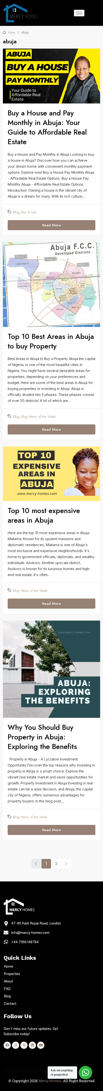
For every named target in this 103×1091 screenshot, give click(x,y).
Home (11, 32)
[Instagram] (15, 1045)
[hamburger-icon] (79, 13)
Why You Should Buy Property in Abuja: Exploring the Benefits (42, 737)
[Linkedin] (32, 1045)
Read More (51, 225)
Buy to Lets (29, 212)
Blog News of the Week (38, 416)
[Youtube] (40, 1045)
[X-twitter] (24, 1045)
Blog (16, 212)
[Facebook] (7, 1045)
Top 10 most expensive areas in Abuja (44, 515)
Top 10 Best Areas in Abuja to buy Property (51, 341)
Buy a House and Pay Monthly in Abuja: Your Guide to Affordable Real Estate (47, 127)
